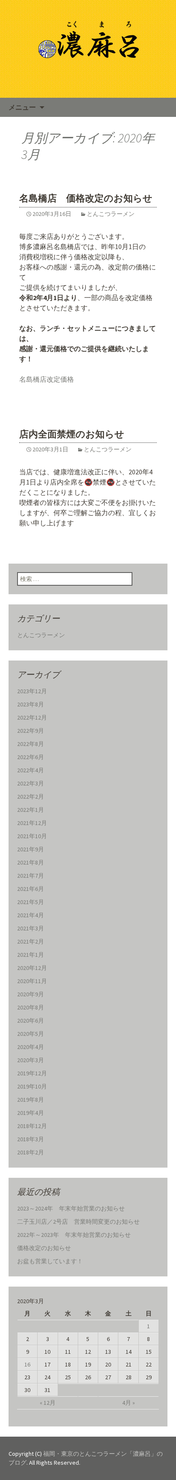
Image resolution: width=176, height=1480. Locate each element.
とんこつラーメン (111, 214)
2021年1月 (30, 954)
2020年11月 (32, 981)
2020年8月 (30, 1007)
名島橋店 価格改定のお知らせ (86, 198)
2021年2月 (30, 941)
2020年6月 (30, 1020)
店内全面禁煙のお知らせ (71, 434)
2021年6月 (30, 889)
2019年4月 (30, 1113)
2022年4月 (30, 770)
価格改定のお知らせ (44, 1248)
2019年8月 (30, 1099)
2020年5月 (30, 1034)
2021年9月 (30, 849)
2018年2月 (30, 1152)
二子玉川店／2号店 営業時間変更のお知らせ (78, 1221)
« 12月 (48, 1402)
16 (27, 1364)
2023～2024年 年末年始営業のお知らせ (71, 1208)
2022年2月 (30, 796)
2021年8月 (30, 862)
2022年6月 (30, 757)
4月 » (128, 1402)
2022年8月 (30, 744)
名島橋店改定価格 (46, 379)
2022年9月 (30, 730)
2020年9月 (30, 994)
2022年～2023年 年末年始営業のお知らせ (74, 1235)
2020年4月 (30, 1047)
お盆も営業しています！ (50, 1261)
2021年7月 (30, 875)
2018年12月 (32, 1126)
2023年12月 (32, 691)
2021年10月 (32, 836)
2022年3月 (30, 783)
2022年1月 (30, 810)
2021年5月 (30, 902)
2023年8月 (30, 704)
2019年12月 (32, 1073)
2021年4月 (30, 915)
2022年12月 (32, 717)
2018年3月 (30, 1139)
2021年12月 (32, 823)
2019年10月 (32, 1086)
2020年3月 (30, 1060)
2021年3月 (30, 928)
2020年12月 (32, 968)
